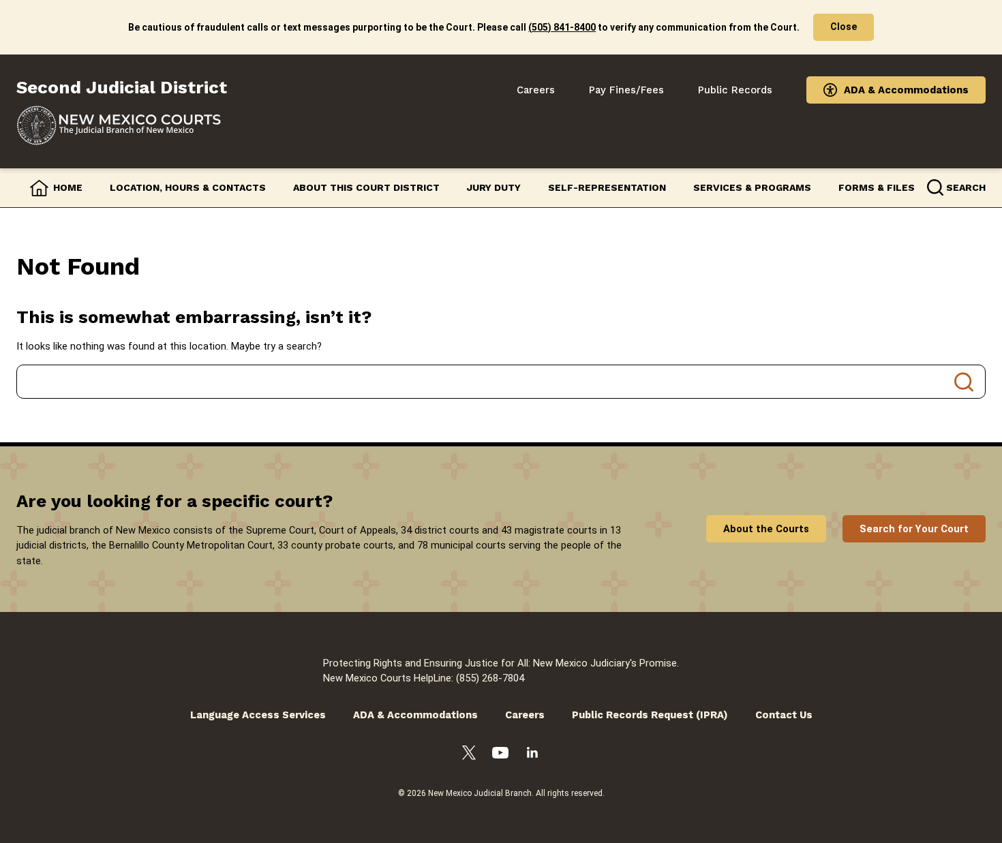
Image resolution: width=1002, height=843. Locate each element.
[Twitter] (469, 755)
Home (67, 187)
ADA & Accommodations (906, 90)
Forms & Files (876, 187)
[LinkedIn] (532, 754)
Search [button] (966, 187)
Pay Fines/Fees (626, 90)
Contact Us (784, 715)
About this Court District (366, 187)
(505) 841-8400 (562, 27)
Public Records (735, 90)
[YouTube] (500, 754)
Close (843, 26)
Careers (536, 90)
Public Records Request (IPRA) (650, 715)
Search (963, 381)
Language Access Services (258, 715)
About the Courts (766, 529)
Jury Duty (494, 187)
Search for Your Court (914, 529)
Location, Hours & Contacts (188, 187)
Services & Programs (752, 187)
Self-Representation (607, 187)
